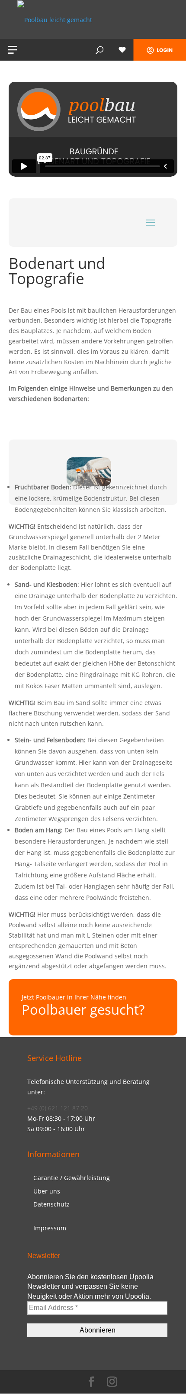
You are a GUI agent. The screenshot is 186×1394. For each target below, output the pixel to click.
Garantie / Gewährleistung (71, 1178)
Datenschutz (51, 1204)
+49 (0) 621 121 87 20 (57, 1108)
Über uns (46, 1191)
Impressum (49, 1228)
